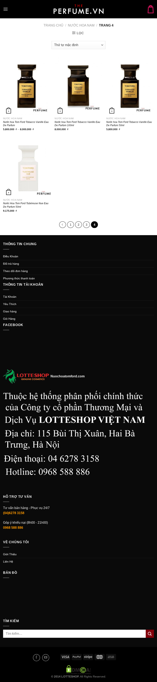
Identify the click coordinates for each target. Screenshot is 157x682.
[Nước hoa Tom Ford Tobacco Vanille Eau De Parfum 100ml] (78, 86)
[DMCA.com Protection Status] (78, 669)
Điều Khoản (10, 256)
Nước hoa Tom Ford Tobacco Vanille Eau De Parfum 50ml (129, 124)
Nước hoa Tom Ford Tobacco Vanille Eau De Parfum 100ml (77, 124)
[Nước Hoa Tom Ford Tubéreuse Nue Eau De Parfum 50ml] (27, 167)
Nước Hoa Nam (81, 25)
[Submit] (150, 634)
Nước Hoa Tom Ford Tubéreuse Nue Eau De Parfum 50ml (25, 205)
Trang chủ (53, 25)
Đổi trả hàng (11, 263)
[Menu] (5, 9)
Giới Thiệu (10, 554)
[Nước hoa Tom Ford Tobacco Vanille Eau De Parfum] (27, 86)
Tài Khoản (9, 296)
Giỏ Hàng (9, 318)
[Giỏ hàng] (150, 9)
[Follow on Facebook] (36, 657)
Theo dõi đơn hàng (15, 271)
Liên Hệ (8, 561)
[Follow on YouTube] (45, 657)
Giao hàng (10, 311)
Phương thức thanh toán (19, 278)
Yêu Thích (9, 304)
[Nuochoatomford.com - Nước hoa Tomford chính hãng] (78, 9)
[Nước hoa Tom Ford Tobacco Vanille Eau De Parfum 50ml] (130, 86)
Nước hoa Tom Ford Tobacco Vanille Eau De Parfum (26, 124)
